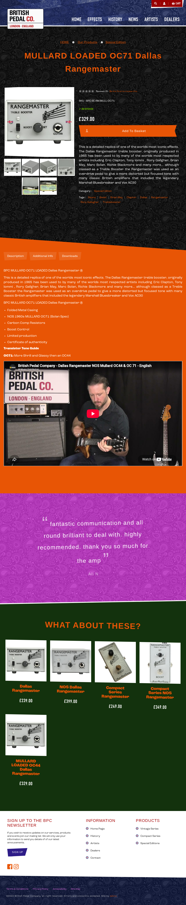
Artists (94, 843)
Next (69, 122)
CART (178, 3)
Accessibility (59, 889)
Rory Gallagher (90, 202)
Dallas (143, 197)
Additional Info (43, 256)
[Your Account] (164, 3)
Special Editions (150, 843)
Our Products (87, 42)
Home (76, 19)
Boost (103, 197)
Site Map (75, 889)
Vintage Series (149, 829)
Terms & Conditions (17, 889)
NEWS (133, 19)
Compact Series (150, 836)
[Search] (155, 3)
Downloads (70, 256)
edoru (113, 896)
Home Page (97, 829)
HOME (64, 42)
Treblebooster (112, 202)
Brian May (116, 197)
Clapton (131, 197)
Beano (92, 197)
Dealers (95, 850)
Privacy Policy (40, 889)
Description (15, 256)
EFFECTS (95, 19)
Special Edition (116, 42)
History (95, 836)
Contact (95, 858)
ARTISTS (151, 19)
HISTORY (115, 19)
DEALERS (172, 19)
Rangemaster (159, 197)
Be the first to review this (123, 91)
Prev (10, 122)
